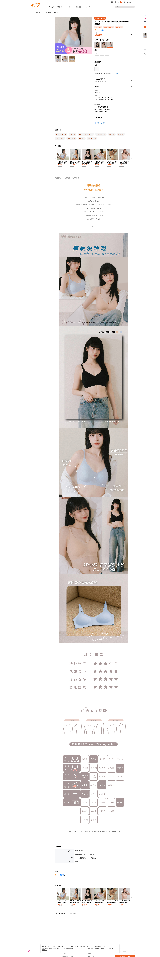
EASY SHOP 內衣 (61, 134)
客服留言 (90, 954)
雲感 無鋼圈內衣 (100, 134)
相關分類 (58, 130)
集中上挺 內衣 (60, 138)
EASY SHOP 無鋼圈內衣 (85, 134)
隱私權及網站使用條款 (67, 956)
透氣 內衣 (120, 134)
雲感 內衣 (72, 134)
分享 (97, 123)
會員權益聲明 (91, 956)
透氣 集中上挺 (71, 138)
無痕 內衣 (111, 134)
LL (107, 53)
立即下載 (115, 73)
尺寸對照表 (97, 62)
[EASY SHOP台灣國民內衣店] (35, 5)
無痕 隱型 (81, 138)
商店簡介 (64, 954)
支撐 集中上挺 (92, 138)
